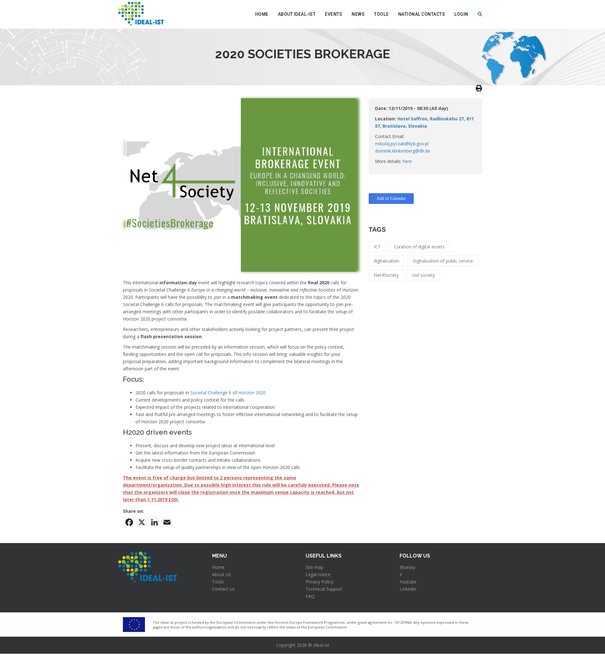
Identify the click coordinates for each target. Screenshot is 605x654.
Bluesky (407, 567)
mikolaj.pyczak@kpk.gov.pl (402, 144)
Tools (381, 14)
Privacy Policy (319, 582)
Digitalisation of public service (442, 261)
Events (333, 14)
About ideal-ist (297, 14)
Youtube (408, 582)
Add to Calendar (391, 198)
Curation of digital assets (419, 247)
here (407, 161)
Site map (315, 567)
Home (261, 14)
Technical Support (324, 589)
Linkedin (408, 589)
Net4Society (386, 275)
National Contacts (421, 14)
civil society (423, 275)
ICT (377, 247)
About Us (221, 574)
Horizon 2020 (252, 393)
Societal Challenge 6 (210, 393)
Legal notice (318, 574)
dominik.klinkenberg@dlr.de (402, 151)
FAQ (310, 596)
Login (461, 14)
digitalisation (386, 261)
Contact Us (223, 589)
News (358, 14)
